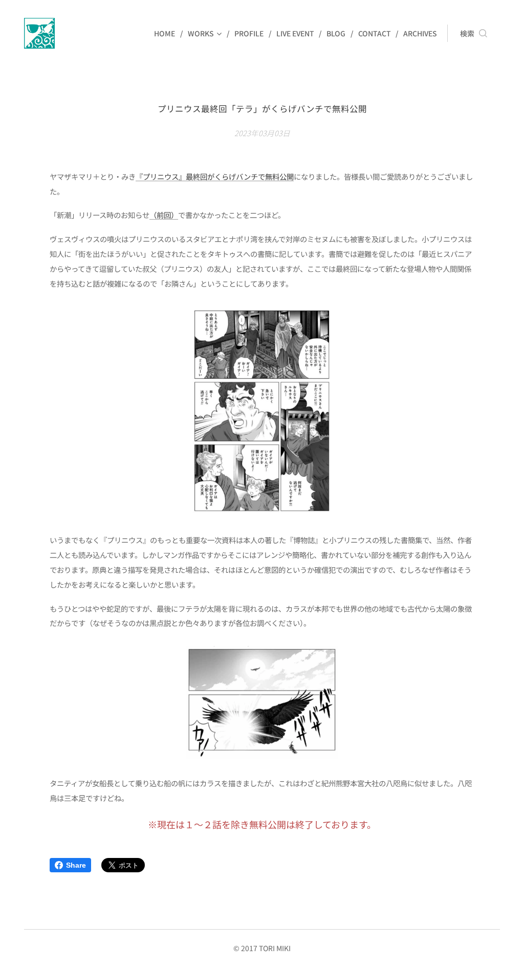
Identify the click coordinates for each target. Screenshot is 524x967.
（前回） (163, 214)
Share (76, 865)
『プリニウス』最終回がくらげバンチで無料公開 (215, 176)
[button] (473, 33)
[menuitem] (167, 33)
